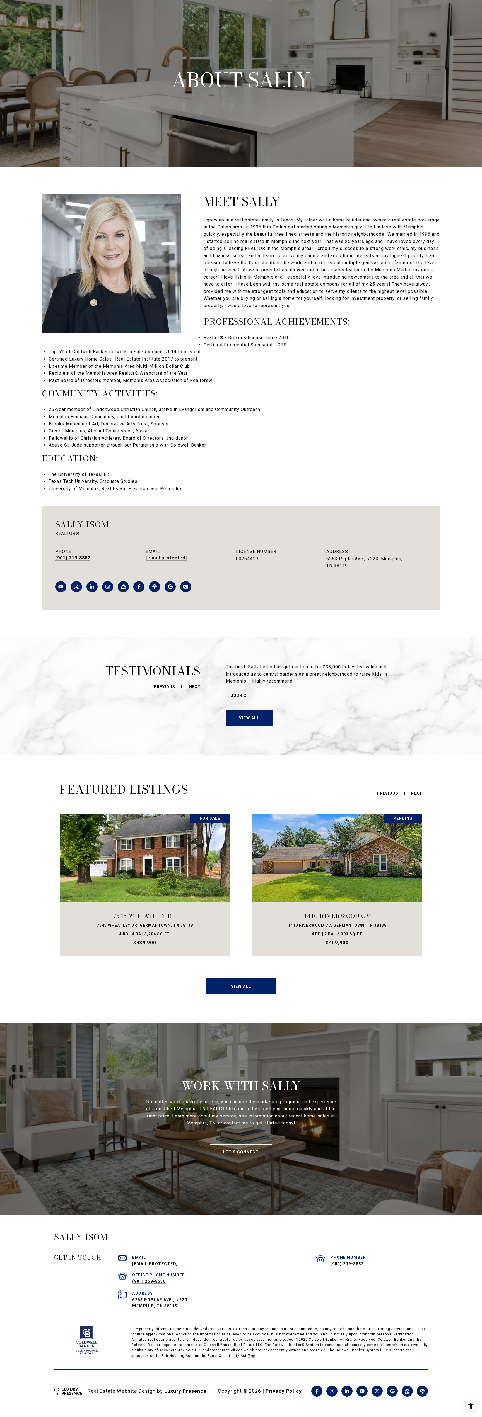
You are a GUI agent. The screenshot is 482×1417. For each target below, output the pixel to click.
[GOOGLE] (170, 586)
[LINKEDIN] (92, 586)
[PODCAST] (154, 586)
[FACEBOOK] (138, 586)
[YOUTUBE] (60, 586)
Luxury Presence (185, 1391)
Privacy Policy (284, 1391)
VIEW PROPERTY (145, 885)
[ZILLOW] (123, 586)
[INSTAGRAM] (107, 586)
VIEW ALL (249, 718)
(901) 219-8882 (72, 558)
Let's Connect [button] (241, 1152)
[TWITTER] (76, 586)
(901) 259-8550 (149, 1281)
